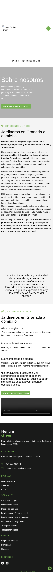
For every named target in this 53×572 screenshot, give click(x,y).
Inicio (15, 61)
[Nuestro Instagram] (7, 563)
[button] (48, 28)
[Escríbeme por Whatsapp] (50, 568)
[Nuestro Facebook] (2, 563)
